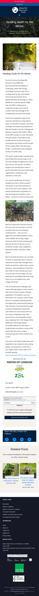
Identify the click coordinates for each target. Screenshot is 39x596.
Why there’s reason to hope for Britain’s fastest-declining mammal (28, 469)
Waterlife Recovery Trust (23, 33)
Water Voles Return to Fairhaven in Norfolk (11, 469)
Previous (7, 403)
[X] (14, 439)
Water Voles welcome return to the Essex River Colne (19, 548)
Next (33, 403)
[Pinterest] (29, 439)
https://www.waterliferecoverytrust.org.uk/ (20, 355)
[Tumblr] (22, 439)
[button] (4, 475)
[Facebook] (7, 439)
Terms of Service (20, 589)
